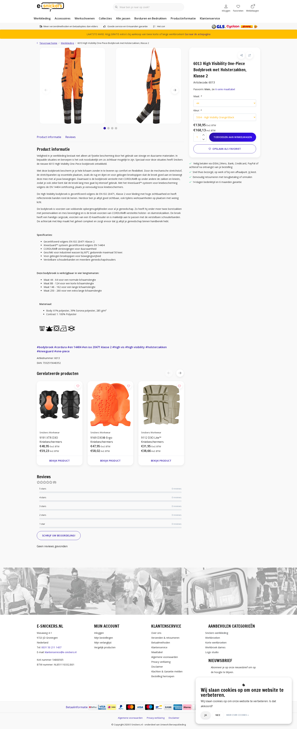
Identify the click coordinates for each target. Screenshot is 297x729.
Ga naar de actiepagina (197, 34)
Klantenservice (210, 18)
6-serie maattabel (225, 89)
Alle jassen (123, 18)
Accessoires (62, 18)
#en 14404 (74, 347)
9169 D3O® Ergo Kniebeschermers (101, 440)
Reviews (70, 137)
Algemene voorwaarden (130, 717)
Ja (205, 715)
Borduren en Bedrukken (150, 18)
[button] (104, 128)
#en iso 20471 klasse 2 (97, 347)
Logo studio (212, 652)
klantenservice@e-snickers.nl (60, 652)
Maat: (197, 96)
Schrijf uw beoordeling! (58, 535)
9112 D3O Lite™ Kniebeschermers (152, 440)
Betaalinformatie (77, 707)
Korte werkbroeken (216, 642)
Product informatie (49, 137)
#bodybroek (45, 347)
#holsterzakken (156, 347)
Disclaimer (174, 717)
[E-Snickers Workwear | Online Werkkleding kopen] (50, 7)
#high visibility (135, 347)
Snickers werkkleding (216, 633)
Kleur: (197, 110)
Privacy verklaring (155, 717)
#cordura (60, 347)
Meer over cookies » (237, 715)
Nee (218, 715)
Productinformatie (183, 18)
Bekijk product (59, 460)
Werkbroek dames (215, 647)
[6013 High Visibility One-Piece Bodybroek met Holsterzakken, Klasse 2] (72, 85)
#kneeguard (45, 351)
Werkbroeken (212, 637)
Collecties (105, 18)
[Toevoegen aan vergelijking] (249, 55)
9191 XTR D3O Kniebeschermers (51, 440)
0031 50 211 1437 (51, 647)
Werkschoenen (85, 18)
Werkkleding (42, 18)
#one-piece (62, 351)
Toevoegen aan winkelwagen (232, 137)
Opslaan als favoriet (226, 148)
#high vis (118, 347)
